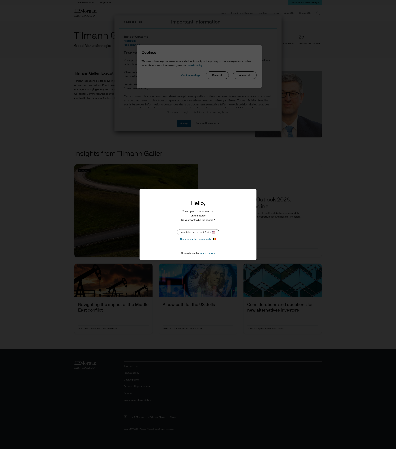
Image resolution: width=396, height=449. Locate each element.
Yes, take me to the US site (196, 232)
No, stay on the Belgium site (196, 239)
